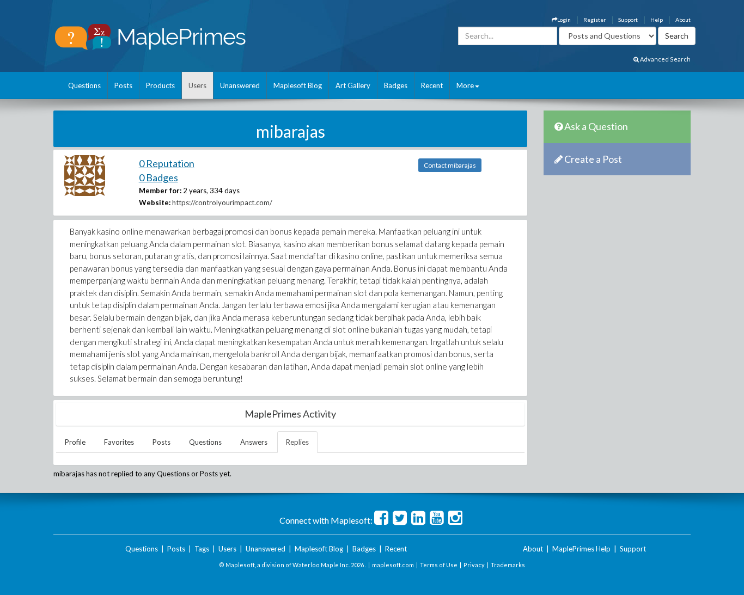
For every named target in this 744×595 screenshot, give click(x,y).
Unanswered (240, 85)
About (683, 19)
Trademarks (508, 564)
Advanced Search (665, 59)
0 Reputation (166, 163)
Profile (75, 442)
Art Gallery (353, 85)
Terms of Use (439, 564)
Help (656, 19)
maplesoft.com (393, 564)
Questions (84, 85)
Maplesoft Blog (297, 85)
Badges (395, 85)
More (465, 85)
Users (197, 85)
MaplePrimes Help (581, 548)
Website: (154, 202)
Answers (253, 442)
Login (564, 19)
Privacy (474, 564)
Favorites (119, 442)
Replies (297, 442)
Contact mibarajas (450, 165)
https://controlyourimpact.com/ (222, 202)
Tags (201, 548)
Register (594, 19)
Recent (432, 85)
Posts (123, 85)
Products (160, 85)
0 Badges (158, 177)
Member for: (160, 190)
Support (628, 19)
